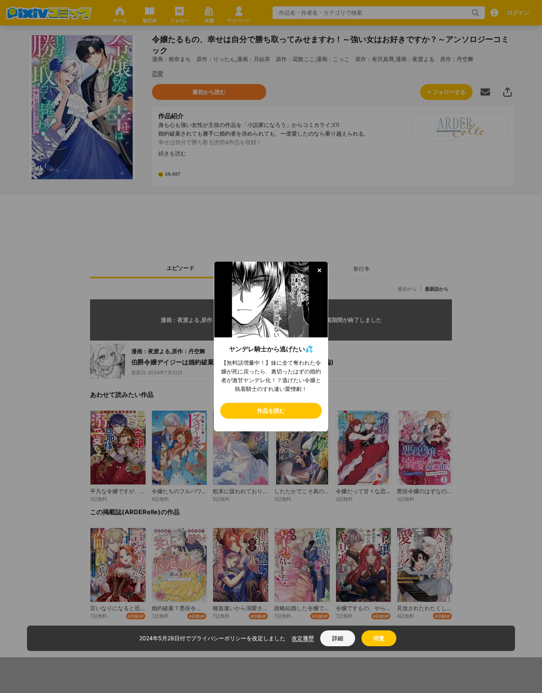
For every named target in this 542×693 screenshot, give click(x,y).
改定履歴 (303, 638)
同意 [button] (378, 638)
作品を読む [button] (271, 410)
